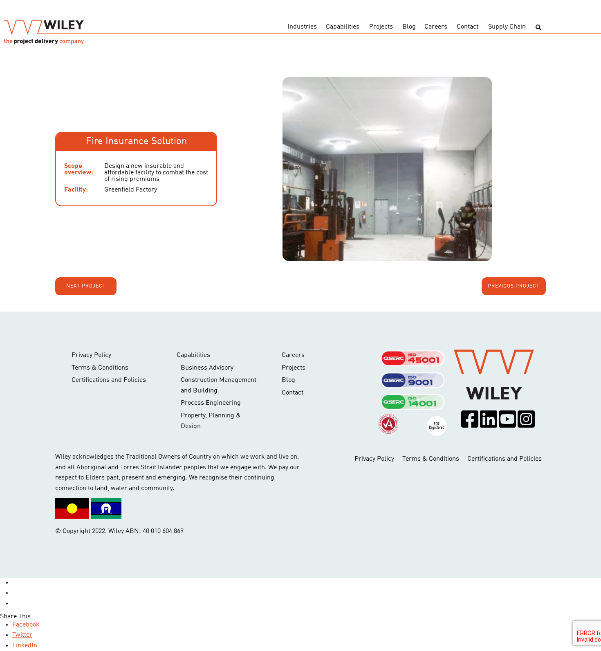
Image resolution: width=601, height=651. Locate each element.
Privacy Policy (91, 355)
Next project (86, 286)
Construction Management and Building (218, 385)
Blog (409, 27)
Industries (302, 27)
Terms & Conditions (100, 368)
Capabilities (342, 27)
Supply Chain (507, 27)
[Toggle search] (538, 27)
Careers (435, 27)
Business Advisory (207, 368)
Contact (467, 27)
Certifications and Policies (109, 380)
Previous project (514, 286)
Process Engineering (211, 403)
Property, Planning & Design (211, 421)
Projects (381, 27)
